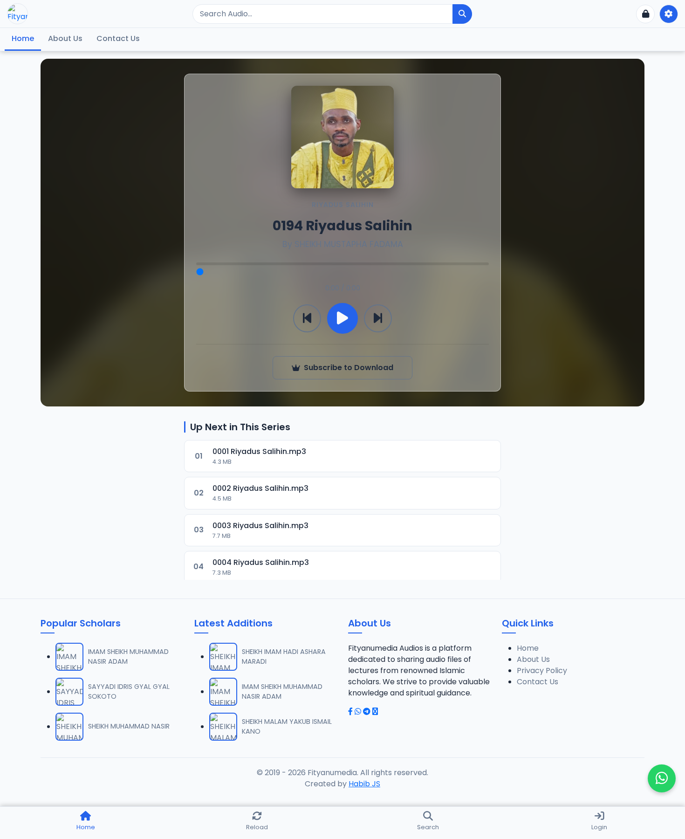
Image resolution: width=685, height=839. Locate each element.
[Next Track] (378, 318)
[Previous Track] (307, 318)
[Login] (645, 14)
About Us (65, 38)
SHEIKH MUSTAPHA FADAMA (349, 244)
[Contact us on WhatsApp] (662, 778)
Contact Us (118, 38)
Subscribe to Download (348, 367)
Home (23, 38)
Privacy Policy (542, 670)
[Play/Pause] (342, 318)
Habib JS (364, 783)
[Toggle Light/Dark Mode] (668, 14)
